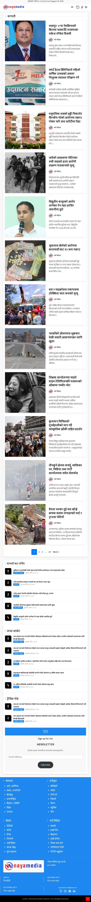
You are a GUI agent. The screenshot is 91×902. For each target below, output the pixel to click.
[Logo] (13, 7)
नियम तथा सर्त (56, 843)
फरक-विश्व (11, 847)
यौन (52, 811)
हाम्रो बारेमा (55, 838)
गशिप (52, 790)
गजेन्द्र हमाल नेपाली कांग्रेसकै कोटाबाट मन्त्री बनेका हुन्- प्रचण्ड (33, 593)
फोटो (9, 830)
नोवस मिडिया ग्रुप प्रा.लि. (56, 862)
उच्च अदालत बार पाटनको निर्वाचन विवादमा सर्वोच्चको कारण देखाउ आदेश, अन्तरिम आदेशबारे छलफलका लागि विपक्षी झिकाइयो (49, 638)
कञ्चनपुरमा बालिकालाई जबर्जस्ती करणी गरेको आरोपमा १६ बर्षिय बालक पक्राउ (38, 673)
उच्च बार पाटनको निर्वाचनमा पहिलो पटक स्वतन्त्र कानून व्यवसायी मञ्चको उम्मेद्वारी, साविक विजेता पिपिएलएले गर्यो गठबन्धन (49, 649)
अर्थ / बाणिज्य (18, 607)
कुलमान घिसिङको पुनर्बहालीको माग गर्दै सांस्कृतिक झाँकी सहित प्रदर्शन (65, 425)
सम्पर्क (53, 826)
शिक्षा (9, 807)
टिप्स (9, 834)
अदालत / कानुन (18, 573)
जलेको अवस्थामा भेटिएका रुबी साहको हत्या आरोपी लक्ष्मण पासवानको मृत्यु (63, 161)
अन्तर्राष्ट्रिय (11, 799)
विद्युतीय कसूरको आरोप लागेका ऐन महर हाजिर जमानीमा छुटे (62, 205)
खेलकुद (10, 794)
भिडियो (10, 826)
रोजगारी (10, 838)
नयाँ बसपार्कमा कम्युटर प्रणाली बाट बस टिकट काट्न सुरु (31, 582)
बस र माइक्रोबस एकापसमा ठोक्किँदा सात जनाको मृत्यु (64, 291)
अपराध (16, 619)
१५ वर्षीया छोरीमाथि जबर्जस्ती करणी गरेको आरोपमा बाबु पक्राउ (33, 684)
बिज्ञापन (53, 834)
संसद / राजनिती (13, 790)
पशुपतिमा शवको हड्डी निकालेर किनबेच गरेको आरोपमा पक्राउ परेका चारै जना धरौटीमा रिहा (65, 117)
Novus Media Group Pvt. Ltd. (43, 899)
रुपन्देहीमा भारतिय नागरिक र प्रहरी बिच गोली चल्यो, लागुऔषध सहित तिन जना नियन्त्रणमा (42, 661)
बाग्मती (16, 584)
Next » (56, 552)
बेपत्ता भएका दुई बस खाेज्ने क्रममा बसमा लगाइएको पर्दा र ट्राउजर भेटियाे (65, 513)
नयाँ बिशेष (11, 843)
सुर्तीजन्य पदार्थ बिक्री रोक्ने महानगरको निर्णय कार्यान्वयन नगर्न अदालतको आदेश (39, 570)
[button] (77, 7)
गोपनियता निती (57, 847)
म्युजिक (53, 807)
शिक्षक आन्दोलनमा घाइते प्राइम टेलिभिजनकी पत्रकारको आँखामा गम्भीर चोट (65, 381)
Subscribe (45, 765)
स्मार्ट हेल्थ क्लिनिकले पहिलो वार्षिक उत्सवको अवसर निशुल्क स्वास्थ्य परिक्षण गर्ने (64, 73)
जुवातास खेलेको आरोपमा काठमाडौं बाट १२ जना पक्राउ (64, 247)
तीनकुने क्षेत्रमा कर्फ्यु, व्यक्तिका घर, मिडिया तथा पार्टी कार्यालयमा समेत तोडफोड (65, 469)
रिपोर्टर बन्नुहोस (56, 851)
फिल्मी (53, 799)
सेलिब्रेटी (53, 786)
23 (50, 552)
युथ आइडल (11, 851)
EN (72, 7)
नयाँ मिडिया (57, 39)
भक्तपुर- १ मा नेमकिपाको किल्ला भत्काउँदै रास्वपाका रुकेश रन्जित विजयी (63, 29)
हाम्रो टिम (54, 830)
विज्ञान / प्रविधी (13, 803)
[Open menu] (86, 7)
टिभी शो (53, 794)
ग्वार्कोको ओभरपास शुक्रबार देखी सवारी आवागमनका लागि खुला (65, 337)
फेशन (52, 803)
